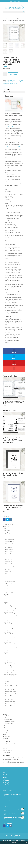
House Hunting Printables (9, 721)
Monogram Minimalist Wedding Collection (14, 683)
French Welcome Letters (10, 691)
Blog (4, 779)
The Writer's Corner (7, 736)
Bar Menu (6, 532)
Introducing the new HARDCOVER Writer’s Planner (14, 746)
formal (21, 81)
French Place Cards (9, 598)
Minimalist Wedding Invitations (11, 668)
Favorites (5, 748)
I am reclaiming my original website (10, 744)
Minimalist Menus (9, 573)
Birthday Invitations (9, 583)
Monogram (7, 640)
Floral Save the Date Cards (11, 613)
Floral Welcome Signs (9, 699)
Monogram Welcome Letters (11, 695)
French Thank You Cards (10, 645)
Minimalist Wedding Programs (11, 608)
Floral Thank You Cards (10, 643)
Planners (5, 714)
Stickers (4, 734)
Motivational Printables (9, 725)
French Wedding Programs (11, 606)
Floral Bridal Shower (9, 539)
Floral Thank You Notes (10, 653)
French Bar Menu (8, 536)
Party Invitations (7, 580)
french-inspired (6, 83)
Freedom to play (6, 752)
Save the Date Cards (12, 81)
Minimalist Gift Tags (9, 563)
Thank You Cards (7, 642)
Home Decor (5, 708)
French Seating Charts (9, 626)
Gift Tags (6, 558)
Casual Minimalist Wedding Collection (13, 675)
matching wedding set (10, 126)
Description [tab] (7, 89)
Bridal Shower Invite (8, 538)
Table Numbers (7, 632)
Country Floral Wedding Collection (12, 678)
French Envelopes (9, 549)
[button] (23, 26)
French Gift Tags (8, 561)
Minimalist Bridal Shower (10, 543)
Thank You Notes (7, 652)
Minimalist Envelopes (9, 551)
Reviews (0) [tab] (7, 91)
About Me (5, 774)
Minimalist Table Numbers (10, 638)
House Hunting (6, 710)
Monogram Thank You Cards (11, 650)
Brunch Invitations (9, 586)
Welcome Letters (7, 688)
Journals (4, 712)
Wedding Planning (8, 672)
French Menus (8, 571)
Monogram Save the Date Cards (12, 620)
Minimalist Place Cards (10, 600)
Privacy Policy (6, 784)
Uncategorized (6, 738)
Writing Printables (7, 732)
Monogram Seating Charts (10, 630)
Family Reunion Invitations (10, 588)
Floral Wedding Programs (10, 603)
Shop (4, 775)
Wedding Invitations (8, 662)
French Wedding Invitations (11, 665)
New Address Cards (8, 578)
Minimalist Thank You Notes (11, 658)
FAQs (4, 772)
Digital (4, 528)
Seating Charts (7, 622)
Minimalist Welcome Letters (11, 693)
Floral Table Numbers (9, 633)
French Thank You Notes (10, 655)
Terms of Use (6, 782)
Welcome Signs (7, 698)
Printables (5, 717)
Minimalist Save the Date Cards (12, 618)
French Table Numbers (10, 636)
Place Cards (6, 594)
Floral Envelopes (8, 547)
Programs (6, 602)
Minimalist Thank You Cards (11, 648)
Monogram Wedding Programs (11, 610)
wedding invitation (14, 83)
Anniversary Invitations (10, 581)
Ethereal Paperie (9, 18)
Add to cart (13, 74)
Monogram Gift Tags (9, 566)
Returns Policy (17, 835)
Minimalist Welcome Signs (10, 703)
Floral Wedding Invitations (10, 663)
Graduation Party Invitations (11, 590)
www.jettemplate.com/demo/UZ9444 (13, 146)
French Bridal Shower (9, 541)
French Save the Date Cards (11, 20)
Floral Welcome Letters (10, 689)
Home (4, 18)
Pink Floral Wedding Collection (11, 685)
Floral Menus (8, 569)
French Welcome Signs (10, 701)
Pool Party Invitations (9, 592)
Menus (5, 568)
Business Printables (8, 719)
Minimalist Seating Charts (10, 628)
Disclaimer (21, 836)
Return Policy (6, 780)
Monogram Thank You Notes (11, 660)
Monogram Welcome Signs (11, 705)
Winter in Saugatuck (7, 750)
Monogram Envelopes (10, 553)
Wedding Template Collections (10, 674)
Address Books (6, 526)
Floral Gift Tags (8, 559)
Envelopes (6, 546)
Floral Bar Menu (8, 533)
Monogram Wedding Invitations (12, 670)
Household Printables (8, 723)
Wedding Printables (8, 730)
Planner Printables (8, 727)
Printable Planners (8, 715)
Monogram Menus (9, 576)
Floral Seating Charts (9, 623)
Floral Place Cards (9, 596)
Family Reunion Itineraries (9, 556)
